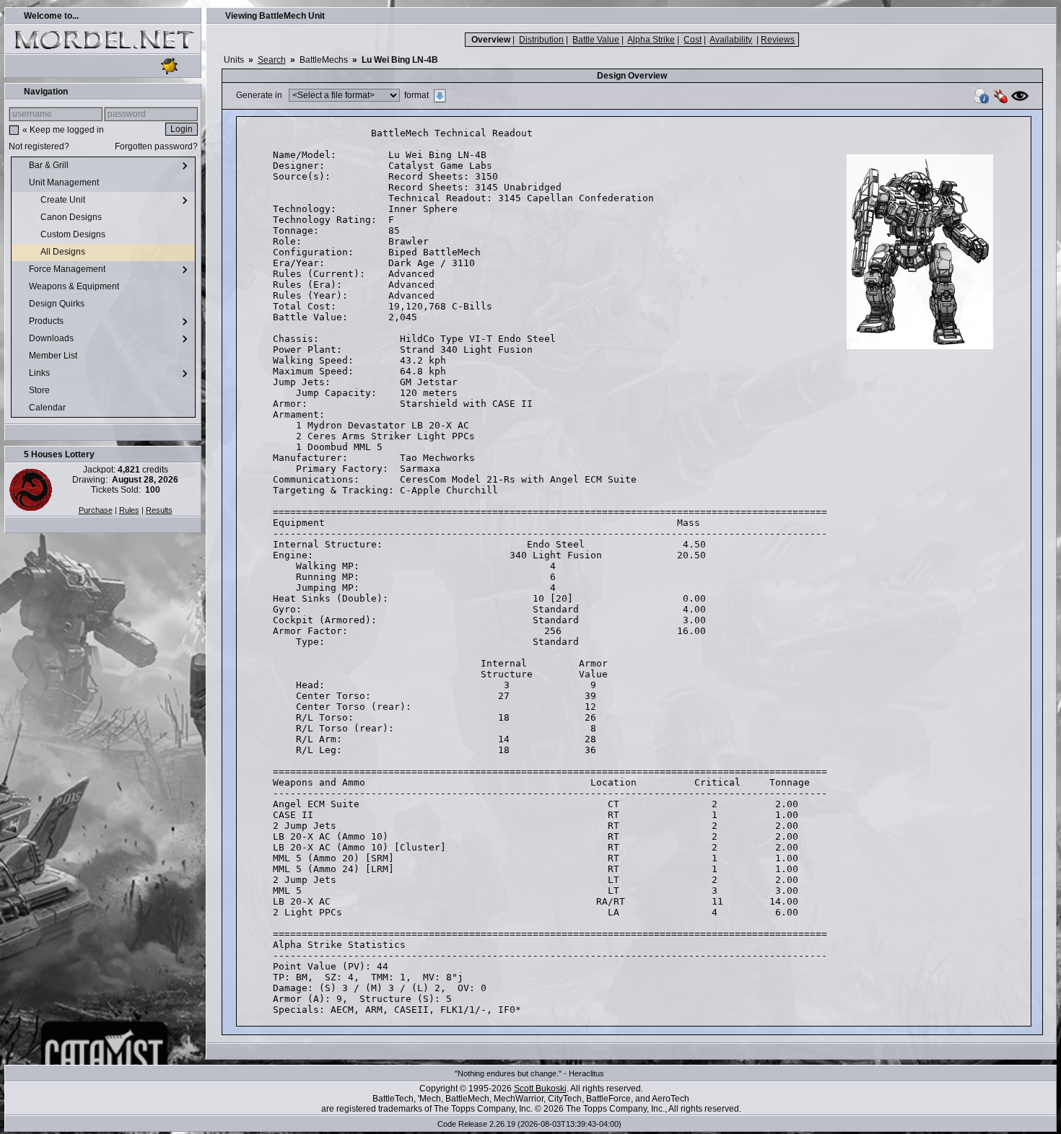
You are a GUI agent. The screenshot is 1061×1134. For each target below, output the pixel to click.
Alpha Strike (651, 40)
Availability (730, 40)
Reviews (778, 40)
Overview (490, 40)
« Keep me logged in (63, 130)
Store (40, 390)
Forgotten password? (156, 146)
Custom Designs (74, 234)
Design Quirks (58, 304)
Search (272, 60)
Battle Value (595, 40)
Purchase (96, 510)
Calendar (48, 408)
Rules (129, 510)
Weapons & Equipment (75, 286)
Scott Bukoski (540, 1089)
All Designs (63, 252)
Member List (54, 356)
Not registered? (39, 146)
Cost (693, 40)
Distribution (541, 40)
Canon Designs (72, 217)
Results (159, 510)
